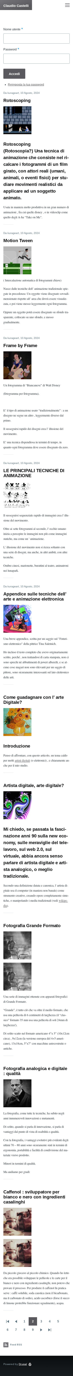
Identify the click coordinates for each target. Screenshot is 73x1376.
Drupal (23, 1364)
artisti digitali (22, 760)
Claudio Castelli (16, 6)
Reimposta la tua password (26, 84)
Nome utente (11, 29)
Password (10, 49)
